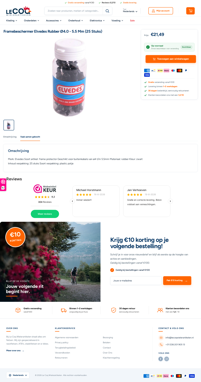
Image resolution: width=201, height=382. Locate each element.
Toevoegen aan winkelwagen (173, 58)
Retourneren (61, 357)
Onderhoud (74, 20)
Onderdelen (30, 20)
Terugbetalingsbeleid (65, 347)
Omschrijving (9, 136)
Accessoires (52, 20)
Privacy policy (61, 342)
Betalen (106, 342)
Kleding (10, 20)
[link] (106, 3)
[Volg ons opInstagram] (167, 359)
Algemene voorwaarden (66, 337)
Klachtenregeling (111, 357)
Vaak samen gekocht (30, 136)
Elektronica (96, 20)
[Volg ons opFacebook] (161, 359)
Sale (132, 20)
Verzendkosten (62, 352)
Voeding (115, 20)
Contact (107, 347)
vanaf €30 (81, 2)
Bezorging (108, 337)
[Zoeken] (107, 11)
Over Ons (107, 352)
